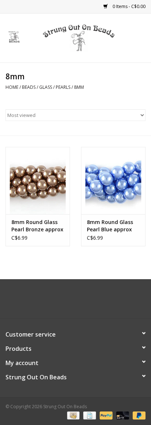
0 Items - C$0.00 (128, 6)
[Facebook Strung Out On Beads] (69, 301)
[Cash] (73, 415)
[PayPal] (105, 415)
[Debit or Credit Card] (122, 415)
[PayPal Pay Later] (138, 415)
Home (11, 87)
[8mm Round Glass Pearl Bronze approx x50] (37, 180)
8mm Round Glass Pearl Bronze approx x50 (37, 226)
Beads (29, 87)
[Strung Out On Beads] (90, 37)
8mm (79, 87)
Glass (45, 87)
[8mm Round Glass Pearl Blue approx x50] (113, 180)
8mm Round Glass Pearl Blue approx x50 (110, 226)
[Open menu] (14, 36)
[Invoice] (89, 415)
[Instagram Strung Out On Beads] (82, 301)
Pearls (63, 87)
